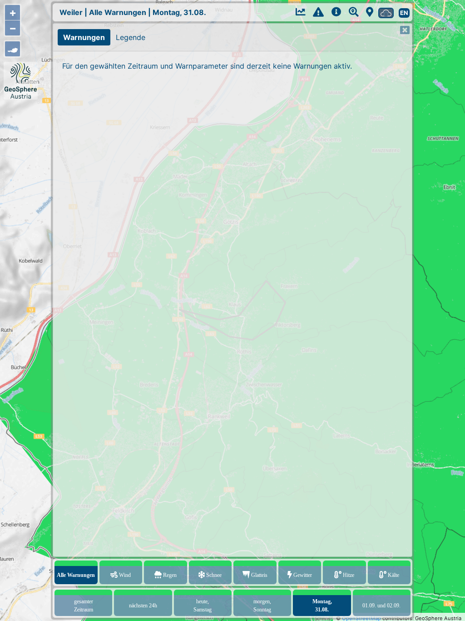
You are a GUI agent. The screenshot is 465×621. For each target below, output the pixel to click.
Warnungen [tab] (84, 37)
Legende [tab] (130, 37)
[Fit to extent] (12, 48)
